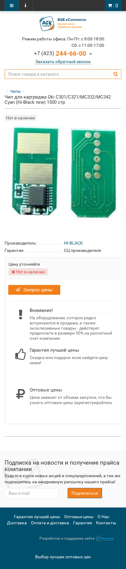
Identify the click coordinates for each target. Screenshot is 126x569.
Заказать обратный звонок (63, 61)
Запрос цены (38, 290)
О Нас (103, 516)
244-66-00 (60, 53)
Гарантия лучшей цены (37, 516)
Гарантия (82, 522)
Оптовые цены (79, 516)
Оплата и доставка (50, 522)
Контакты (106, 522)
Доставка (17, 522)
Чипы (15, 91)
